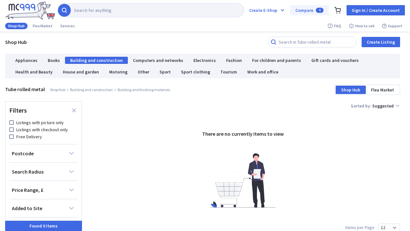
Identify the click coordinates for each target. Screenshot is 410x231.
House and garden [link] (81, 72)
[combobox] (385, 227)
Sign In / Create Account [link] (376, 10)
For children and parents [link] (276, 60)
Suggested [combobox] (383, 106)
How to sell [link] (364, 25)
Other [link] (143, 72)
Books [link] (54, 60)
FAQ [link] (337, 25)
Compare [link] (308, 10)
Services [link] (67, 25)
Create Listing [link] (381, 42)
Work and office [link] (262, 72)
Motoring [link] (118, 72)
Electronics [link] (204, 60)
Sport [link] (165, 72)
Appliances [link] (26, 60)
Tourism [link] (228, 72)
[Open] (394, 228)
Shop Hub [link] (16, 25)
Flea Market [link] (43, 25)
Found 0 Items (43, 226)
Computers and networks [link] (158, 60)
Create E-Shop (263, 10)
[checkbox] (11, 122)
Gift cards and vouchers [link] (335, 60)
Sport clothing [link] (195, 72)
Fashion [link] (234, 60)
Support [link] (395, 25)
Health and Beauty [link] (34, 72)
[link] (30, 10)
